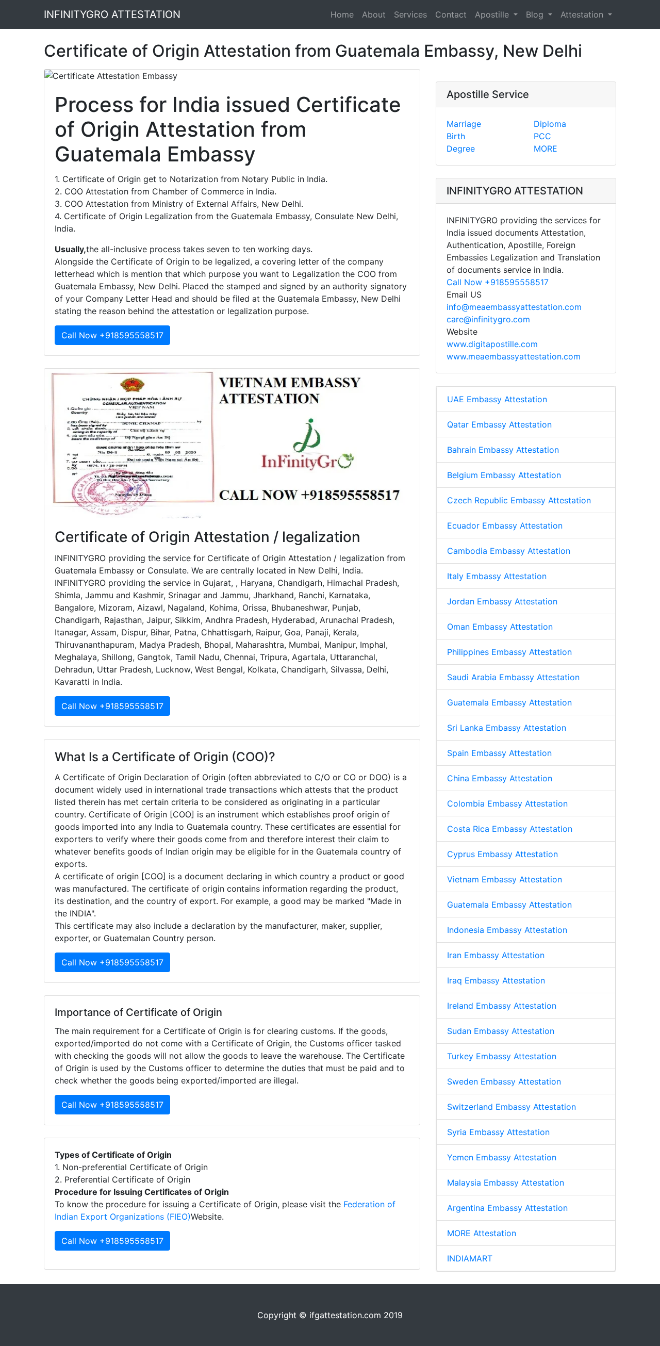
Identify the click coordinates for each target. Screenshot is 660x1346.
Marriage (464, 124)
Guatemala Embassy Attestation (509, 702)
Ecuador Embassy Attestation (505, 525)
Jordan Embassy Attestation (502, 601)
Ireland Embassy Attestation (501, 1005)
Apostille (493, 14)
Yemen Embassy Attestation (501, 1157)
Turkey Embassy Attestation (501, 1056)
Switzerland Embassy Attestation (511, 1107)
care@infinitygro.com (488, 319)
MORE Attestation (481, 1233)
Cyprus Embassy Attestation (502, 854)
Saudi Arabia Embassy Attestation (513, 677)
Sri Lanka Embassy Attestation (506, 728)
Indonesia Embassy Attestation (507, 930)
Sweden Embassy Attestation (504, 1081)
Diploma (550, 124)
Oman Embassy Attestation (500, 626)
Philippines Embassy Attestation (509, 652)
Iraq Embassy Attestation (496, 980)
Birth (456, 136)
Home (342, 14)
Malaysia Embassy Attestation (505, 1182)
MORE (545, 148)
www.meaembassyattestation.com (514, 356)
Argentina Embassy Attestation (507, 1208)
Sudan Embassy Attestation (500, 1031)
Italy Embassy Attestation (497, 576)
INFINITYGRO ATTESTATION (112, 14)
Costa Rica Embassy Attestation (509, 829)
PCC (542, 136)
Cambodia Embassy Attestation (508, 551)
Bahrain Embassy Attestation (503, 450)
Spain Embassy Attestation (499, 753)
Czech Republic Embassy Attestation (519, 500)
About (374, 14)
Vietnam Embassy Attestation (504, 879)
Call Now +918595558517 (112, 335)
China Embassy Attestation (499, 778)
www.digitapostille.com (492, 344)
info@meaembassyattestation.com (514, 307)
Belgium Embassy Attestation (504, 475)
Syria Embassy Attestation (498, 1132)
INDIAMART (469, 1258)
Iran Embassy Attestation (495, 955)
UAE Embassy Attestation (497, 399)
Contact (451, 14)
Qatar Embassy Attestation (499, 424)
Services (410, 14)
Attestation (583, 14)
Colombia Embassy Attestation (507, 803)
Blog (536, 14)
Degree (461, 148)
